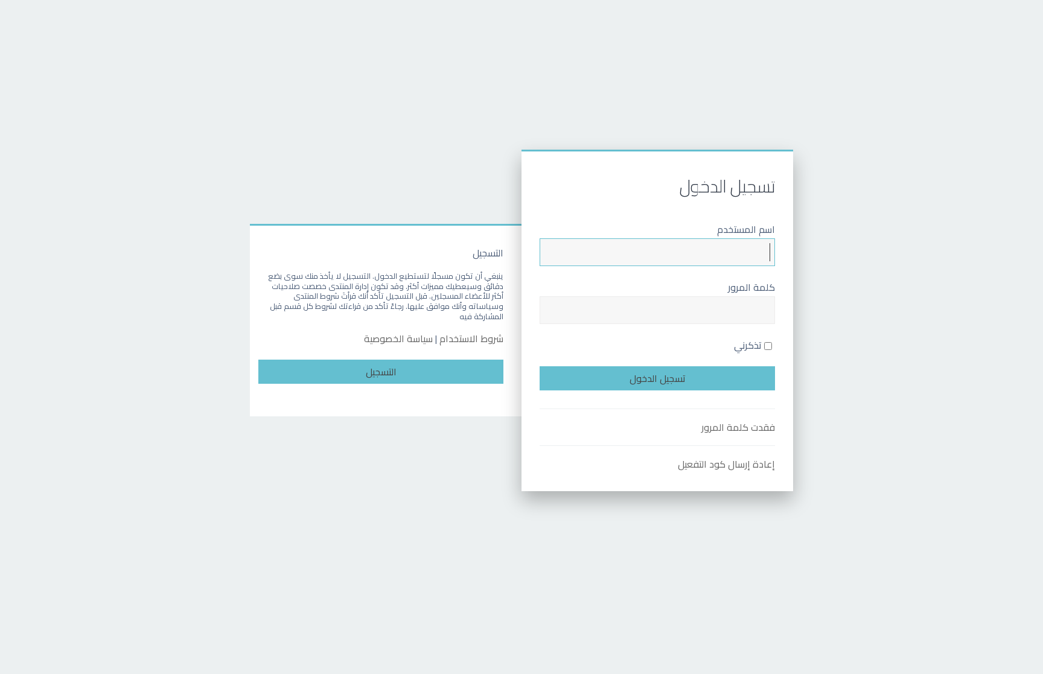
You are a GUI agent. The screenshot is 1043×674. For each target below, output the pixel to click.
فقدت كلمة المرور (738, 427)
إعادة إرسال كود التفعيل (726, 464)
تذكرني (749, 345)
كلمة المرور (751, 287)
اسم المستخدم (746, 229)
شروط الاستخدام (471, 338)
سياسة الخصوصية (398, 338)
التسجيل (381, 372)
